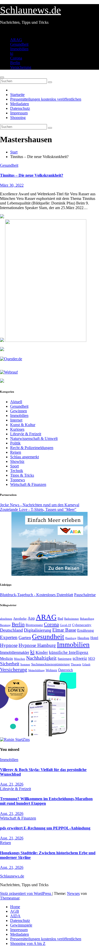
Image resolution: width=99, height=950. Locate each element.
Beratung (5, 625)
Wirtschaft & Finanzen (28, 484)
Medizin (6, 658)
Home (15, 907)
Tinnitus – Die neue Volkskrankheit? (31, 175)
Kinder (42, 652)
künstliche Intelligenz (68, 652)
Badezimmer (71, 618)
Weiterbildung (36, 670)
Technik (16, 470)
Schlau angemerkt (24, 457)
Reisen (15, 452)
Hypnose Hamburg (37, 645)
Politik (15, 443)
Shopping (18, 117)
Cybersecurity (81, 625)
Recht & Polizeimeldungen (31, 448)
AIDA (15, 916)
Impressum (19, 113)
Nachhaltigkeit (41, 658)
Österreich (65, 670)
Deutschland (11, 630)
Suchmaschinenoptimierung (50, 664)
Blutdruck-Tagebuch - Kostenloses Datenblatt (36, 595)
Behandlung (87, 618)
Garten (25, 637)
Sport (14, 466)
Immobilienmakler (14, 652)
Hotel (94, 638)
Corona (16, 58)
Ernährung (85, 630)
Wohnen (51, 670)
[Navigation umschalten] (2, 77)
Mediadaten (19, 104)
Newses (73, 893)
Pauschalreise (85, 595)
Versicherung (20, 67)
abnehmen (6, 618)
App (31, 618)
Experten (9, 637)
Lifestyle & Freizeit (25, 434)
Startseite (17, 94)
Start (14, 152)
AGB (14, 911)
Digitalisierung (37, 630)
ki (11, 53)
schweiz (80, 658)
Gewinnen (18, 411)
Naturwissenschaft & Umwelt (34, 438)
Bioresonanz (34, 625)
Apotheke (20, 618)
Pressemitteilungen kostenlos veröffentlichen (45, 99)
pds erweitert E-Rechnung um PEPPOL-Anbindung (45, 828)
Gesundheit (19, 44)
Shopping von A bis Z (27, 943)
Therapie (76, 664)
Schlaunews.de (30, 10)
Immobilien (19, 49)
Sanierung (65, 658)
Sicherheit (9, 663)
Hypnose (9, 645)
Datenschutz (20, 108)
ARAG (16, 40)
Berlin (15, 63)
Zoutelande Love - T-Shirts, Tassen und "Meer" (38, 509)
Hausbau (83, 638)
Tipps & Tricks (22, 475)
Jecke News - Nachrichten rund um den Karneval (39, 505)
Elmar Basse (64, 630)
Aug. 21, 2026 (11, 784)
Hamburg (70, 638)
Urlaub (86, 664)
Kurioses (17, 429)
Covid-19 (65, 625)
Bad (60, 618)
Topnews (17, 480)
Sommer (25, 664)
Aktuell (16, 402)
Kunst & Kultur (22, 425)
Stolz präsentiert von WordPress (26, 893)
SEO (91, 658)
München (19, 658)
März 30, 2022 (12, 185)
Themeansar (9, 898)
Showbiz (17, 461)
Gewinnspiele (21, 925)
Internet (16, 420)
